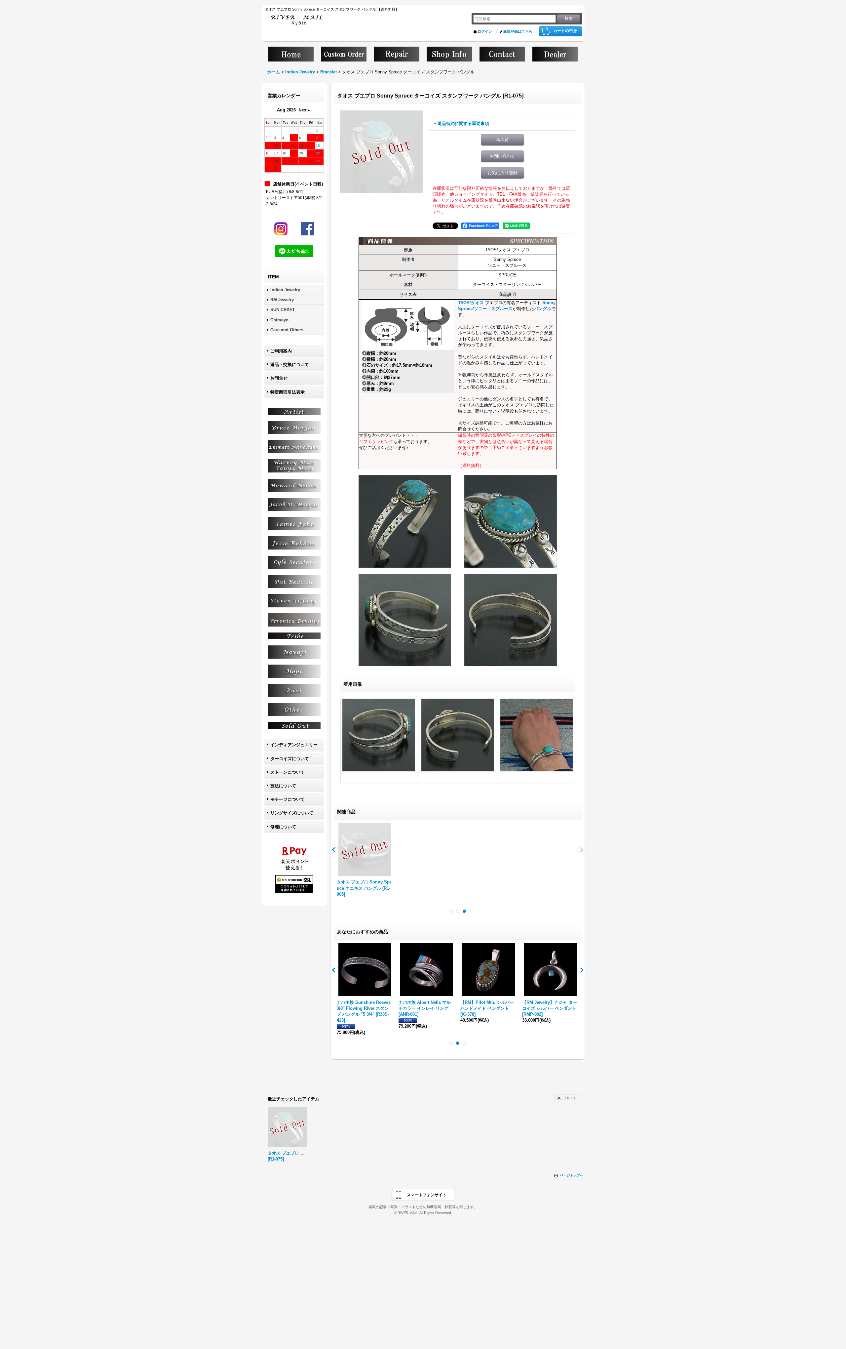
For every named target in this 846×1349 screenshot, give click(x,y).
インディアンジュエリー (294, 744)
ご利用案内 (281, 350)
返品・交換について (289, 364)
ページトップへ (571, 1175)
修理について (283, 826)
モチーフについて (287, 799)
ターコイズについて (289, 758)
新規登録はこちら (517, 31)
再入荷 (502, 139)
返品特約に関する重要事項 (463, 123)
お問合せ (279, 378)
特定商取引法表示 (287, 391)
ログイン (485, 31)
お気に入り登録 (502, 172)
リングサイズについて (291, 812)
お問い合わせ (502, 156)
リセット (569, 1098)
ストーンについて (287, 772)
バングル (542, 308)
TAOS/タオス (471, 302)
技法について (283, 785)
